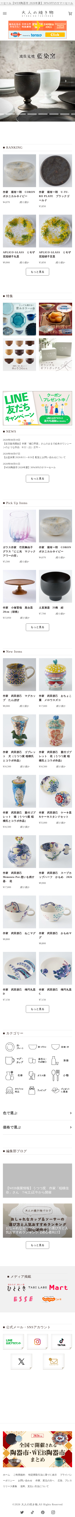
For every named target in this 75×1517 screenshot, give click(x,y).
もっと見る (37, 271)
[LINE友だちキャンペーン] (37, 408)
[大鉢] (55, 319)
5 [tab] (43, 114)
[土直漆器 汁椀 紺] (55, 586)
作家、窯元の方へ (44, 1480)
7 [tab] (64, 114)
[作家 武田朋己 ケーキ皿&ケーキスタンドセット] (55, 791)
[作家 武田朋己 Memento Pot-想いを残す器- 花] (19, 851)
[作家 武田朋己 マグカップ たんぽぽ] (19, 674)
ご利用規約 (19, 1475)
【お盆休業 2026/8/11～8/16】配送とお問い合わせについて (34, 457)
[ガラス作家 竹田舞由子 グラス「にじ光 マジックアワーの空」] (19, 526)
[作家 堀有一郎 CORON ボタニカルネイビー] (19, 170)
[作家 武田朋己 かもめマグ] (55, 912)
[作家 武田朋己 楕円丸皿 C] (55, 968)
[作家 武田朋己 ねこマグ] (19, 912)
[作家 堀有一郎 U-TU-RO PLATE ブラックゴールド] (55, 170)
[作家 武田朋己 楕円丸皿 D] (19, 968)
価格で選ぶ (12, 1127)
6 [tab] (53, 114)
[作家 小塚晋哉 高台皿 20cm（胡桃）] (19, 586)
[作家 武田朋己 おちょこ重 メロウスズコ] (55, 674)
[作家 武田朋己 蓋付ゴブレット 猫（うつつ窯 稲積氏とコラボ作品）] (19, 791)
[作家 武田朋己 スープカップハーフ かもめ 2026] (55, 851)
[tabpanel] (37, 81)
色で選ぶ (10, 1113)
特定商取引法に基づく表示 (42, 1475)
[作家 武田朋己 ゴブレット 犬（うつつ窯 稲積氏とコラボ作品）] (19, 730)
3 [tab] (21, 114)
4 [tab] (32, 114)
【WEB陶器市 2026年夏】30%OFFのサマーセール (42, 3)
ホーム (6, 1475)
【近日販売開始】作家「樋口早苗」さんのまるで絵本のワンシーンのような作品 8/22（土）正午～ (37, 445)
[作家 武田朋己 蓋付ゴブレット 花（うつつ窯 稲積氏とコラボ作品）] (55, 730)
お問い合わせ (25, 1480)
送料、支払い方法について (34, 1486)
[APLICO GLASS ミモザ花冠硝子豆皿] (55, 231)
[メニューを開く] (8, 13)
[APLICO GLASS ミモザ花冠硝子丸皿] (19, 231)
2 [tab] (10, 114)
